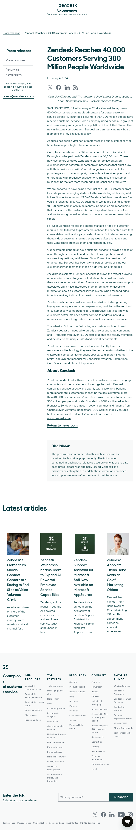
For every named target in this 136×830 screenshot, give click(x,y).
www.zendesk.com (59, 418)
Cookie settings (56, 823)
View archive (15, 60)
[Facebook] (103, 814)
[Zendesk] (5, 672)
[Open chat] (127, 821)
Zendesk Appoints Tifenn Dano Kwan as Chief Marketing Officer (116, 575)
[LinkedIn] (112, 814)
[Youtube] (121, 814)
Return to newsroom (14, 72)
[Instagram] (130, 814)
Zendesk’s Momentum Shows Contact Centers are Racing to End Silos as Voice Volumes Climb (18, 580)
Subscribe (121, 797)
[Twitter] (95, 814)
